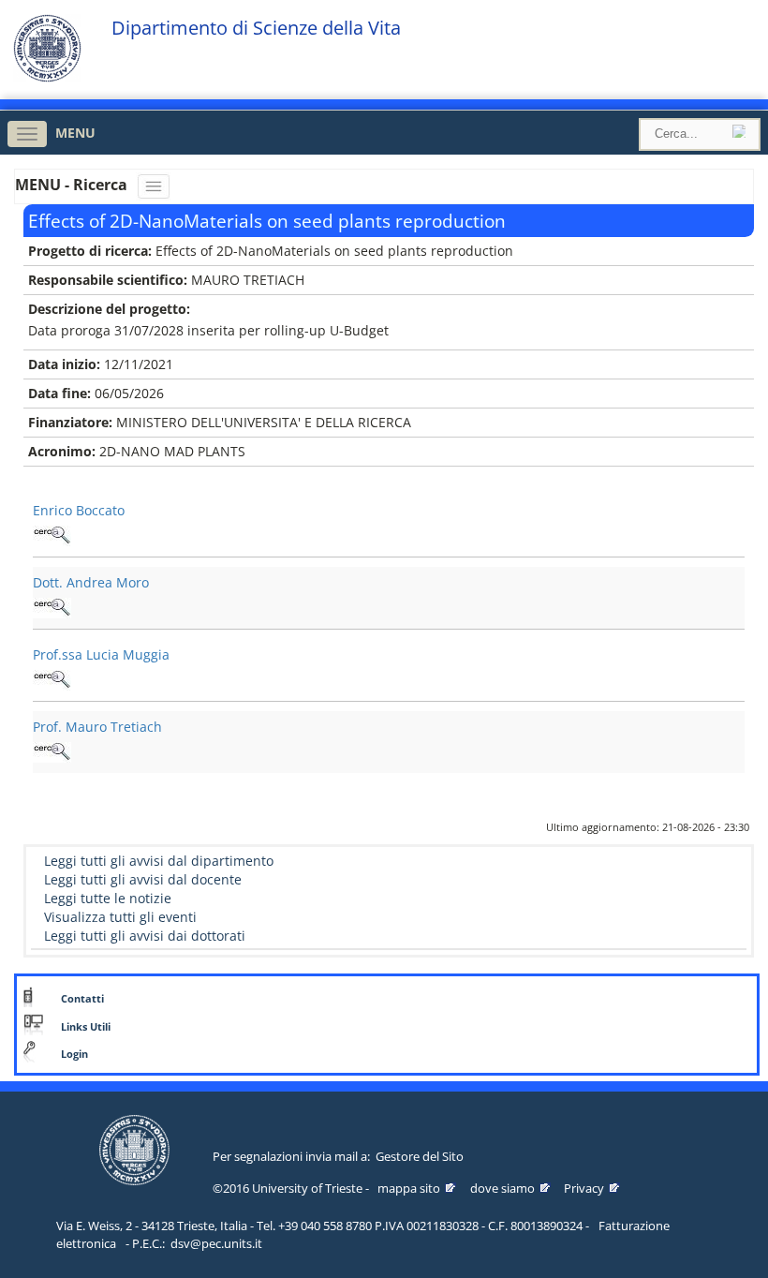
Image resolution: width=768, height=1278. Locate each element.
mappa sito (408, 1188)
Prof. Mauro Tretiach (97, 727)
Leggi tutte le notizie (107, 898)
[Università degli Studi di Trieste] (47, 77)
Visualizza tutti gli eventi (120, 917)
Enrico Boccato (79, 510)
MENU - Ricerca (73, 184)
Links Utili (86, 1026)
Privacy (584, 1188)
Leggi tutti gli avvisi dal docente (143, 879)
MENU (75, 132)
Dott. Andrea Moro (91, 582)
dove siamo (502, 1188)
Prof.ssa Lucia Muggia (101, 654)
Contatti (82, 998)
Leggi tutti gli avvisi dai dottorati (144, 935)
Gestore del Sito (420, 1156)
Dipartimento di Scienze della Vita (256, 28)
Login (74, 1054)
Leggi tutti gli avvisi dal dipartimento (158, 860)
